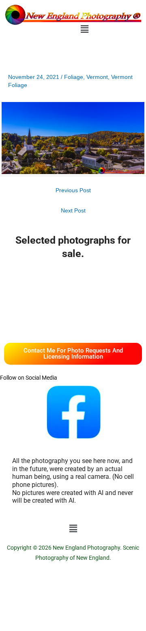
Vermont (97, 77)
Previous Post (73, 190)
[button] (84, 29)
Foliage (73, 77)
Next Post (73, 211)
